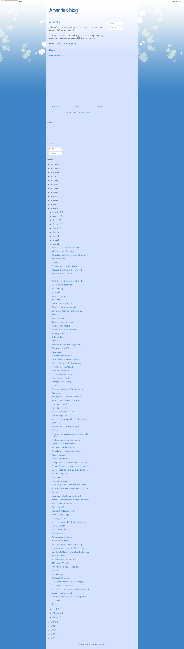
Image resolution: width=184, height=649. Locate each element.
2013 (52, 626)
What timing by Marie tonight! (62, 356)
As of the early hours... (60, 408)
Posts (113, 23)
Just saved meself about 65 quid (63, 375)
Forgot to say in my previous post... (64, 307)
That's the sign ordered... (61, 378)
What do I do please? (59, 474)
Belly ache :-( (56, 315)
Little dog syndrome (59, 519)
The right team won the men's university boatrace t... (70, 463)
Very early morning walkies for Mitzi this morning (69, 419)
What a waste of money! (60, 459)
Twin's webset (57, 534)
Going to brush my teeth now (62, 322)
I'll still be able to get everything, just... (66, 427)
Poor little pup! (57, 575)
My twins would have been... (62, 537)
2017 (52, 201)
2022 (53, 181)
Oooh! (54, 604)
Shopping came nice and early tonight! (65, 266)
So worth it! (56, 300)
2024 (53, 173)
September (57, 224)
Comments (114, 28)
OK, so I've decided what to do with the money (69, 451)
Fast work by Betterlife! (60, 348)
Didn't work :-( (57, 478)
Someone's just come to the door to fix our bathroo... (71, 500)
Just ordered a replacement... (62, 285)
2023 (53, 177)
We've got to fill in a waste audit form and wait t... (69, 485)
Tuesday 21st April (58, 526)
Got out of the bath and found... (63, 511)
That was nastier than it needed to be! (65, 567)
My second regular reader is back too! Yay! (67, 545)
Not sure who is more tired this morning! (66, 363)
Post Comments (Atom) (82, 113)
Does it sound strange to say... (63, 304)
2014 (52, 622)
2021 (52, 185)
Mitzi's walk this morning (60, 541)
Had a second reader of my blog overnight (67, 345)
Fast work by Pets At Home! (62, 274)
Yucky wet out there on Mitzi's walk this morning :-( (70, 589)
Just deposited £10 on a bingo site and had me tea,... (70, 552)
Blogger (102, 645)
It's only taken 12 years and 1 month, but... (67, 397)
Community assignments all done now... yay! (67, 270)
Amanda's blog (63, 11)
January (56, 617)
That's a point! (57, 431)
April (55, 244)
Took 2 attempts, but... (60, 416)
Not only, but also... (58, 455)
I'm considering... (58, 289)
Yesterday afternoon (59, 296)
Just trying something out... (61, 481)
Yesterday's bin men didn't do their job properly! (69, 522)
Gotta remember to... (59, 530)
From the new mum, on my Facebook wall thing (68, 389)
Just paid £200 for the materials (63, 586)
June (55, 236)
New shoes (56, 393)
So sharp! (55, 386)
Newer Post (55, 107)
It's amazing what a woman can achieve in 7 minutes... (70, 489)
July (54, 232)
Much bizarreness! (58, 319)
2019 (52, 193)
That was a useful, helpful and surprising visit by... (69, 597)
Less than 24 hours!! (59, 404)
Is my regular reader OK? (61, 371)
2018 (53, 197)
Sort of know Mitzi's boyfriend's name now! (67, 311)
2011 (52, 634)
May (54, 240)
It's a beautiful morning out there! (64, 560)
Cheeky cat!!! (56, 278)
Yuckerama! (56, 293)
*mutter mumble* (58, 507)
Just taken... (56, 601)
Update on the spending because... (64, 444)
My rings (55, 492)
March (55, 609)
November (56, 216)
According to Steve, (59, 334)
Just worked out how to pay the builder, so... (68, 582)
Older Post (100, 107)
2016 (52, 205)
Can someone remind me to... (62, 382)
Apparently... (56, 352)
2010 (53, 638)
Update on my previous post (62, 593)
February (56, 613)
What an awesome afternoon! (62, 504)
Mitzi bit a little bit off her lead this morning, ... (68, 281)
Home (77, 107)
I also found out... (58, 337)
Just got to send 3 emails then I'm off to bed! (68, 548)
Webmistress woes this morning (63, 251)
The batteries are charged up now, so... (66, 440)
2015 (52, 209)
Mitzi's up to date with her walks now (65, 248)
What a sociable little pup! (61, 326)
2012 (52, 630)
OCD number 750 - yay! (60, 563)
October (56, 220)
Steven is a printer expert (61, 515)
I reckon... (55, 571)
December (56, 212)
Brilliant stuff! (56, 423)
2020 (53, 189)
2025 (53, 169)
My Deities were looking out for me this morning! (69, 255)
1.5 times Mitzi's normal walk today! (64, 330)
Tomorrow (55, 263)
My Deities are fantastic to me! (63, 448)
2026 (53, 165)
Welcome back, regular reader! (62, 367)
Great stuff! (56, 341)
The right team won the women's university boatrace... (71, 466)
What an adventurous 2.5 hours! (63, 412)
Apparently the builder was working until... (67, 496)
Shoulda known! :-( (58, 259)
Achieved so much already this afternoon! (66, 401)
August (55, 228)
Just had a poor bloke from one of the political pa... (70, 470)
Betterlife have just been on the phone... (66, 360)
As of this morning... (59, 556)
